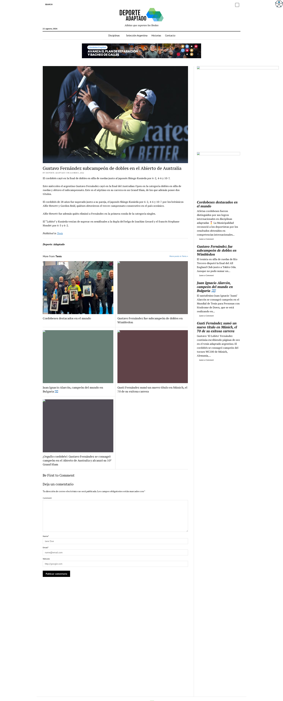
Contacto (170, 35)
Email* (45, 547)
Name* (46, 536)
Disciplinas (114, 35)
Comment (47, 498)
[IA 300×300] (218, 154)
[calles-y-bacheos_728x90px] (141, 57)
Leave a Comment (206, 239)
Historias (156, 35)
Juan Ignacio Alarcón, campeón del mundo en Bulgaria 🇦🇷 (73, 389)
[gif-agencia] (238, 68)
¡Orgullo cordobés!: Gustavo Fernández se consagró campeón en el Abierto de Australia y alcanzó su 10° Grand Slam (77, 460)
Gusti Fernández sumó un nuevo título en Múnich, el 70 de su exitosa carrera (152, 389)
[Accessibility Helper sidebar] (279, 4)
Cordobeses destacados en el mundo (67, 318)
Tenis (60, 233)
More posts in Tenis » (179, 256)
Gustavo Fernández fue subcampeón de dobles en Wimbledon (150, 320)
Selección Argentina (136, 35)
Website (46, 559)
